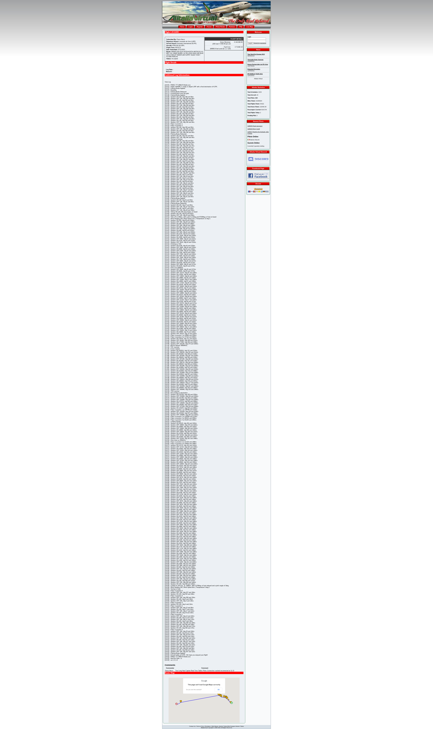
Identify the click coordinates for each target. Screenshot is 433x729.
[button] (227, 698)
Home (182, 27)
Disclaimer (208, 726)
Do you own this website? (194, 689)
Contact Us (192, 726)
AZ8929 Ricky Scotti (254, 129)
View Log (168, 82)
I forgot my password (259, 43)
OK (219, 690)
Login (191, 27)
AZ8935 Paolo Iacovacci (255, 126)
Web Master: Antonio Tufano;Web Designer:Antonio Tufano (228, 726)
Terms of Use (200, 726)
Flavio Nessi (181, 39)
